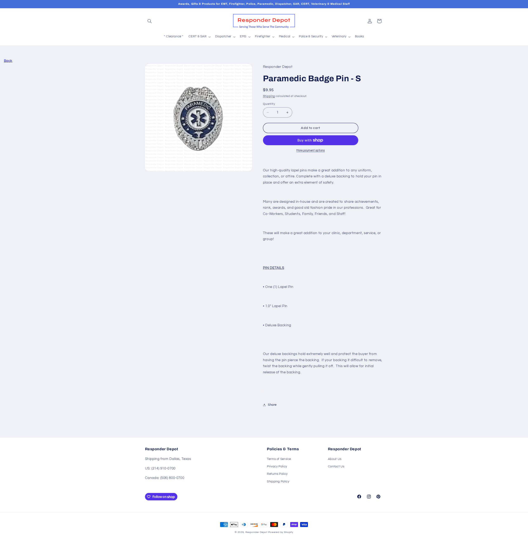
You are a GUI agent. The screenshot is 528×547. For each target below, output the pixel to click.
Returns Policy (277, 473)
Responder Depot (256, 532)
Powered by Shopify (280, 532)
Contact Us (336, 466)
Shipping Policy (278, 481)
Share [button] (272, 404)
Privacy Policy (277, 466)
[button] (149, 21)
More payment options (310, 150)
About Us (335, 459)
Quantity (269, 104)
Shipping (269, 96)
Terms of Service (279, 459)
